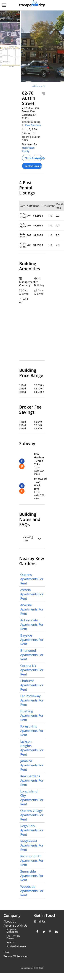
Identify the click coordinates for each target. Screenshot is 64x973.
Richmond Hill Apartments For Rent (31, 860)
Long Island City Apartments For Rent (31, 797)
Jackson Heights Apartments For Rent (31, 747)
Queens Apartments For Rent (31, 578)
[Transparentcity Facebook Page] (37, 932)
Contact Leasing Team (33, 166)
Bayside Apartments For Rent (31, 639)
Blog (6, 952)
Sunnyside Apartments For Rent (31, 875)
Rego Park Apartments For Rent (31, 830)
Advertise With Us (15, 926)
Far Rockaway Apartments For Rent (31, 700)
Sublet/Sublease (16, 946)
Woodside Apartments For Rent (31, 890)
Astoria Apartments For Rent (31, 594)
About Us (10, 921)
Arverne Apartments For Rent (31, 609)
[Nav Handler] (4, 5)
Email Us (40, 921)
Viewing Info (28, 538)
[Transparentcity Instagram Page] (49, 932)
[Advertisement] (29, 107)
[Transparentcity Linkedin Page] (55, 932)
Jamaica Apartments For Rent (31, 765)
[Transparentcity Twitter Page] (43, 932)
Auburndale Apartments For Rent (31, 624)
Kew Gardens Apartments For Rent (31, 780)
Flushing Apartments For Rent (31, 715)
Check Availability (28, 158)
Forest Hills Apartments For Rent (31, 730)
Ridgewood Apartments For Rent (31, 845)
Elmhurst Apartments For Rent (31, 685)
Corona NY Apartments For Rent (31, 669)
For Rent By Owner (13, 937)
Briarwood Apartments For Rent (31, 654)
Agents (10, 942)
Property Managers (12, 930)
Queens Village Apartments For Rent (31, 815)
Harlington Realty (28, 149)
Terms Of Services (16, 956)
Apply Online (38, 158)
